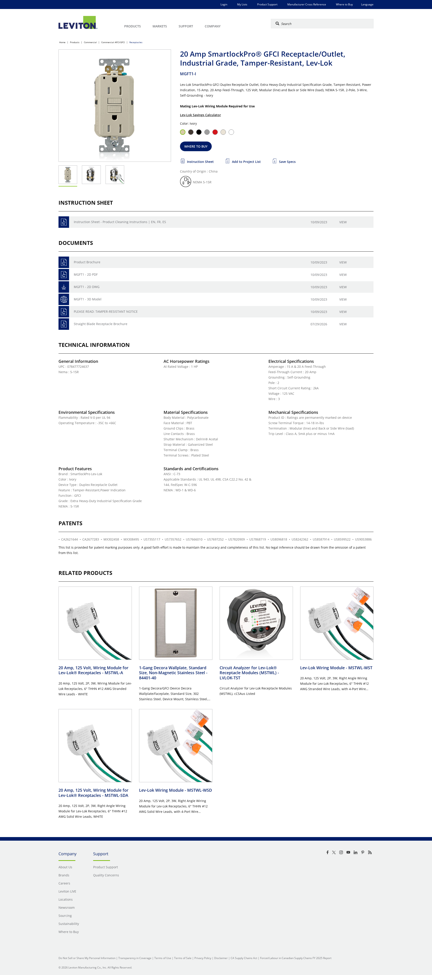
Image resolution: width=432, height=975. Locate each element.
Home (62, 42)
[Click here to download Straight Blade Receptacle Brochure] (63, 324)
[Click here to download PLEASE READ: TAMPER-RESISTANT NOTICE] (63, 311)
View (343, 222)
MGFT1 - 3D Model (87, 299)
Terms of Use (162, 958)
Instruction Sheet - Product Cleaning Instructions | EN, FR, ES (120, 222)
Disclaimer (221, 958)
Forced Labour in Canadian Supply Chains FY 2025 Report (295, 958)
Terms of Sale (182, 958)
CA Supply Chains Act (244, 958)
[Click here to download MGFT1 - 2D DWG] (63, 287)
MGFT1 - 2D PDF (86, 274)
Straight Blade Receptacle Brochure (100, 324)
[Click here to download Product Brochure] (63, 262)
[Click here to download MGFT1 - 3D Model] (63, 299)
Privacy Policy (202, 958)
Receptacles (135, 42)
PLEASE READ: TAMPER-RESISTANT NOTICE (106, 311)
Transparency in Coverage (134, 958)
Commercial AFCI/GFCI (113, 42)
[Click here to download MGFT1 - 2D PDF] (63, 274)
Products (74, 42)
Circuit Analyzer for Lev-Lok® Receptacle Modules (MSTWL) (249, 672)
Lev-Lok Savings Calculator (200, 115)
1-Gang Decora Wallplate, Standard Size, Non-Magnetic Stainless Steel (173, 672)
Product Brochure (87, 262)
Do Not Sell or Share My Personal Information (86, 958)
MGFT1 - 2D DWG (86, 287)
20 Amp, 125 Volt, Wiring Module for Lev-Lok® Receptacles (93, 670)
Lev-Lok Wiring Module (336, 667)
